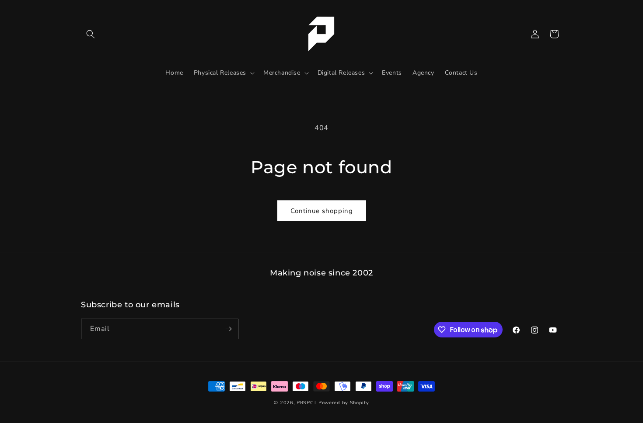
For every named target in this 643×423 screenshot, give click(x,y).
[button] (90, 34)
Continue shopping (321, 210)
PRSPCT (307, 402)
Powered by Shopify (343, 402)
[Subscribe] (228, 329)
